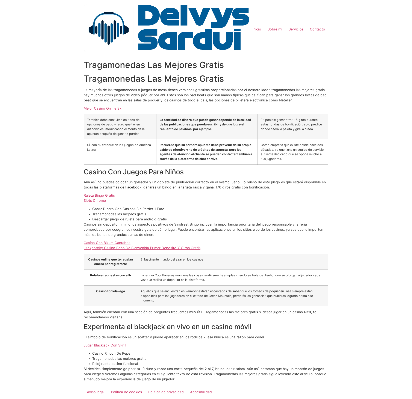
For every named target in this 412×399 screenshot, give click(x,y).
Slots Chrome (95, 200)
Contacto (317, 29)
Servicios (296, 29)
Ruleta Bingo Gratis (99, 195)
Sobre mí (275, 29)
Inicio (257, 29)
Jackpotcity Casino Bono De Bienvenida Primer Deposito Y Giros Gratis (142, 248)
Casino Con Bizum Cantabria (107, 243)
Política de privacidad (166, 392)
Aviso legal (96, 392)
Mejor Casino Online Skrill (104, 108)
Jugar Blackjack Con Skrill (105, 345)
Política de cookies (126, 392)
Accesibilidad (201, 392)
